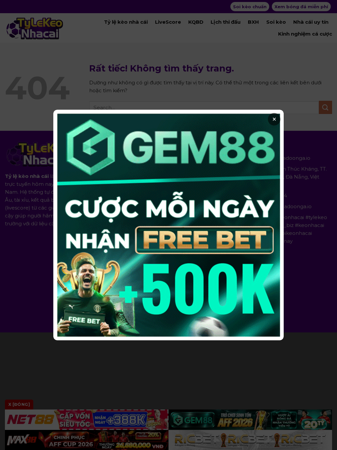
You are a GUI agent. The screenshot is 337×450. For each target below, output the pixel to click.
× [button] (274, 119)
